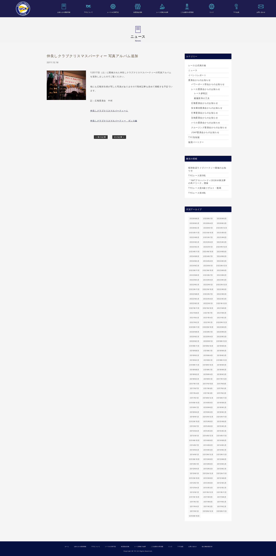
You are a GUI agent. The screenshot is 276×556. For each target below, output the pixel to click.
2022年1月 (208, 303)
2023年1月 (208, 285)
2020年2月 (194, 341)
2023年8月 (194, 275)
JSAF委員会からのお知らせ (205, 132)
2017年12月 (222, 379)
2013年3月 (208, 469)
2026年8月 (194, 219)
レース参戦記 (200, 93)
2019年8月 (194, 351)
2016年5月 (222, 407)
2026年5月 (194, 223)
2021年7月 (208, 313)
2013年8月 (222, 459)
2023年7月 (208, 275)
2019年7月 (208, 351)
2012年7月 (194, 483)
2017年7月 (194, 388)
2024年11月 (194, 252)
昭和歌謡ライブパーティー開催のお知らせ (207, 169)
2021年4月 (208, 318)
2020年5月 (194, 337)
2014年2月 (222, 450)
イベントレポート (197, 75)
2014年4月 (194, 450)
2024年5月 (194, 261)
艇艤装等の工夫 (202, 98)
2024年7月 (208, 256)
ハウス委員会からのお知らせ (205, 122)
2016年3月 (208, 412)
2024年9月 (222, 252)
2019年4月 (208, 355)
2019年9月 (222, 346)
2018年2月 (194, 379)
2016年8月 (222, 403)
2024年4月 (208, 261)
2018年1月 (208, 379)
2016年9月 (208, 403)
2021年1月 (208, 322)
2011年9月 (208, 497)
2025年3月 (222, 242)
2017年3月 (208, 393)
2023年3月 (222, 280)
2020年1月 (208, 341)
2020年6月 (222, 332)
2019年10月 (208, 346)
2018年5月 (194, 374)
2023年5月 (194, 280)
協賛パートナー (196, 142)
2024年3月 (222, 261)
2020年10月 (208, 327)
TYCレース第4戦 (197, 193)
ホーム (67, 546)
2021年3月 (222, 318)
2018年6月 (222, 370)
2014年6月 (208, 445)
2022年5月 (194, 299)
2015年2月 (222, 431)
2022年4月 (208, 299)
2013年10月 (194, 459)
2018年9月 (222, 365)
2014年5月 (222, 445)
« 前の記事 (101, 137)
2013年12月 (208, 454)
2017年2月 (221, 393)
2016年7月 (194, 407)
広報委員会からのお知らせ (204, 103)
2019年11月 (194, 346)
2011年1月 (194, 511)
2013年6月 (208, 464)
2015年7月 (194, 426)
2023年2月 (194, 285)
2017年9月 (221, 384)
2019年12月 (221, 341)
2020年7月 (208, 332)
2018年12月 (221, 360)
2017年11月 (194, 384)
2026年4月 (208, 223)
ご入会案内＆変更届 (187, 12)
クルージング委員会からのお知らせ (209, 127)
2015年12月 (208, 417)
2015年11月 (222, 417)
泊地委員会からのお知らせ (204, 117)
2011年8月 (221, 497)
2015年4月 (194, 431)
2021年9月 (222, 308)
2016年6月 (208, 407)
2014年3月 (208, 450)
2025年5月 (194, 242)
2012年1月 (194, 492)
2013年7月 (194, 464)
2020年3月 (222, 337)
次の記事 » (119, 137)
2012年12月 (208, 473)
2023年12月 (221, 266)
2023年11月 (194, 270)
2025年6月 (222, 237)
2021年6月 (222, 313)
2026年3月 (222, 223)
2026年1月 (208, 228)
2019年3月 (222, 355)
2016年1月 (194, 417)
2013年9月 (208, 459)
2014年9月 (208, 440)
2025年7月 (208, 237)
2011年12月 (208, 492)
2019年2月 (194, 360)
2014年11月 (222, 436)
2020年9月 (222, 327)
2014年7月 (194, 445)
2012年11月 (222, 473)
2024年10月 (208, 252)
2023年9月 (222, 270)
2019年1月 (208, 360)
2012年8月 (222, 478)
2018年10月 (208, 365)
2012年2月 (222, 488)
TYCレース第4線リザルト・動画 (204, 188)
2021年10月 (208, 308)
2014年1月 (194, 454)
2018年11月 (194, 365)
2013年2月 (222, 469)
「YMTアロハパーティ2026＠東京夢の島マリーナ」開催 (207, 181)
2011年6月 (208, 502)
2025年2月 (194, 247)
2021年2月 (194, 322)
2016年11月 (222, 398)
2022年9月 (222, 289)
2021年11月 (194, 308)
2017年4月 (194, 393)
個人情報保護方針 (207, 546)
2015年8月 (222, 421)
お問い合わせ (261, 12)
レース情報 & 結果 (162, 12)
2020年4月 (208, 337)
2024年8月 (194, 256)
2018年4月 (208, 374)
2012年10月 (194, 478)
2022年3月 (222, 299)
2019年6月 (222, 351)
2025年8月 (194, 237)
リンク (211, 12)
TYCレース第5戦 (197, 175)
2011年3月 (208, 506)
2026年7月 (208, 219)
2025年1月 (208, 247)
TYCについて (88, 12)
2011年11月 (222, 492)
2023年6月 (222, 275)
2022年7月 (208, 294)
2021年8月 (194, 313)
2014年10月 (194, 440)
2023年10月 (208, 270)
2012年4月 (194, 488)
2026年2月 (194, 228)
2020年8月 (194, 332)
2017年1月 (194, 398)
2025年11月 (194, 233)
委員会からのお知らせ (199, 80)
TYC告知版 (194, 137)
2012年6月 (208, 483)
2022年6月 (222, 294)
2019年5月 (194, 355)
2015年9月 (208, 421)
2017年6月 (208, 388)
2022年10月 (208, 289)
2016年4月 (194, 412)
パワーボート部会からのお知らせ (208, 84)
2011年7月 (194, 502)
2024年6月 (222, 256)
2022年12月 (221, 285)
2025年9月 (222, 233)
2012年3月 (208, 488)
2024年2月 (194, 266)
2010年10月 (194, 516)
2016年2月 (222, 412)
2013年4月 (194, 469)
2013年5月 (222, 464)
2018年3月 (222, 374)
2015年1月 (194, 436)
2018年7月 (208, 370)
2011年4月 (194, 506)
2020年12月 (221, 322)
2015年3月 (208, 431)
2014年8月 (222, 440)
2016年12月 (208, 398)
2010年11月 (222, 511)
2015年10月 (194, 421)
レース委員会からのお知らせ (205, 89)
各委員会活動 (137, 12)
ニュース (192, 70)
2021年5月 (194, 318)
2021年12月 (221, 303)
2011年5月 (221, 502)
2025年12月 (221, 228)
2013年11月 (222, 454)
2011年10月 (194, 497)
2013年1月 (194, 473)
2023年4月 (208, 280)
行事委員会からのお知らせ (204, 113)
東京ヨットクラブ (23, 8)
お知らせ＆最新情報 (63, 12)
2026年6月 (222, 219)
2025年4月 (208, 242)
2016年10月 (194, 403)
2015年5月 (222, 426)
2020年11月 (194, 327)
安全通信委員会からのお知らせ (206, 108)
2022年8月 (194, 294)
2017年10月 (208, 384)
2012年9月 (208, 478)
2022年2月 (194, 303)
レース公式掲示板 (197, 65)
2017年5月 (221, 388)
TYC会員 (236, 12)
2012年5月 (222, 483)
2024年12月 (221, 247)
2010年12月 (208, 511)
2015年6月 (208, 426)
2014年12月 (208, 436)
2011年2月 (221, 506)
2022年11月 (194, 289)
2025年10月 (208, 233)
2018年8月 (194, 370)
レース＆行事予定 (113, 12)
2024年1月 (208, 266)
